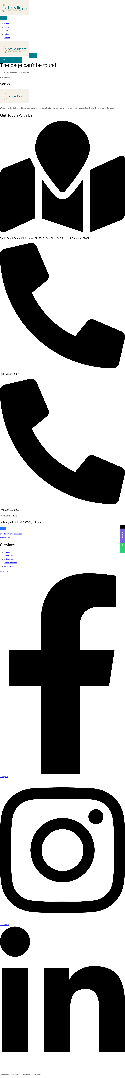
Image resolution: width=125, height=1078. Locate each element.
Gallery (7, 34)
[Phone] (122, 550)
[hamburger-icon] (3, 18)
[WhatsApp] (122, 545)
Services (7, 31)
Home (6, 24)
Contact (7, 38)
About (6, 27)
